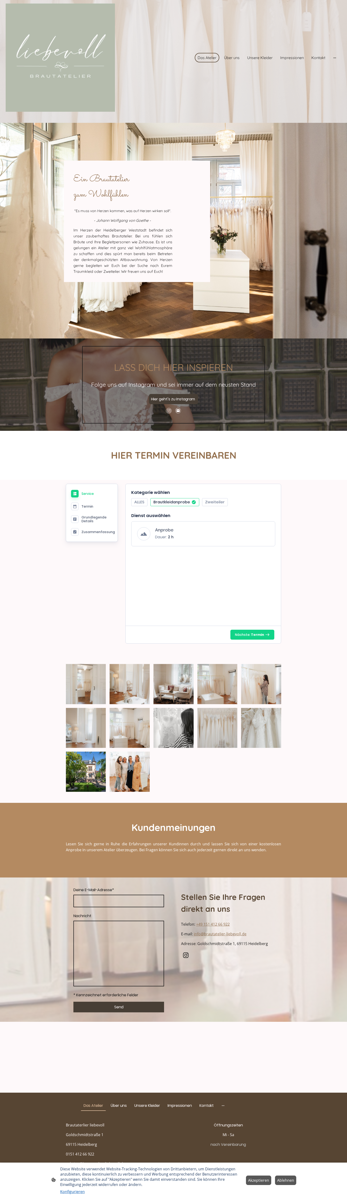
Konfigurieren (72, 1191)
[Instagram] (169, 411)
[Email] (178, 411)
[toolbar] (203, 503)
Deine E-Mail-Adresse (93, 890)
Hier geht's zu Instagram (173, 399)
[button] (139, 502)
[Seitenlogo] (60, 58)
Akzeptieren (258, 1180)
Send (118, 1007)
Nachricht (82, 916)
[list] (203, 536)
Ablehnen (285, 1180)
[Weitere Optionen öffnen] (334, 57)
